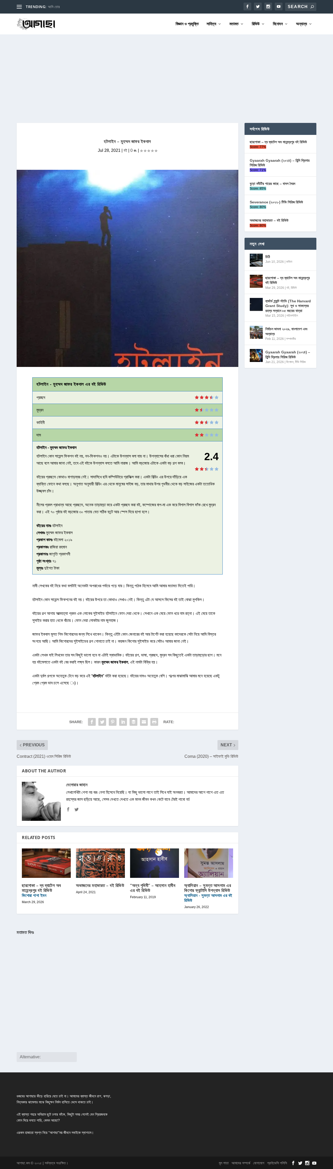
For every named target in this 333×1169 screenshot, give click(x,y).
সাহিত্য (211, 24)
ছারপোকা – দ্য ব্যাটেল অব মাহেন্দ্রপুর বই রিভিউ (41, 890)
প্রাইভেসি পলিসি (277, 1163)
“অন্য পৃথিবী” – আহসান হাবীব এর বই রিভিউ (152, 887)
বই (125, 150)
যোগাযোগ (258, 1163)
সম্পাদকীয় (291, 339)
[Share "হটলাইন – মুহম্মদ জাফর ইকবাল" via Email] (144, 722)
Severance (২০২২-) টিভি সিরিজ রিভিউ (276, 202)
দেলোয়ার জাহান (76, 784)
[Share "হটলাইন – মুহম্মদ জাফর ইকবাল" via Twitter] (102, 722)
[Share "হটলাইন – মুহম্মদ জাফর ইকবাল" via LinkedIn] (123, 722)
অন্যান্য (301, 24)
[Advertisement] (166, 73)
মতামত (234, 24)
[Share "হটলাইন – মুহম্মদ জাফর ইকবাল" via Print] (154, 722)
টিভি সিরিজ (300, 362)
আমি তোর (54, 7)
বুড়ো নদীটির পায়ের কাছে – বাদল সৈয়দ (272, 184)
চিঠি (267, 257)
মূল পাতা (224, 1163)
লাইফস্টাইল (292, 315)
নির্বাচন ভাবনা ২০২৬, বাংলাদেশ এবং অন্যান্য (286, 331)
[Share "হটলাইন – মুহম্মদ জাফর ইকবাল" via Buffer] (133, 722)
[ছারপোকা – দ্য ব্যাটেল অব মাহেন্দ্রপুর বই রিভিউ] (256, 281)
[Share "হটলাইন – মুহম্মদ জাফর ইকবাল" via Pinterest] (112, 722)
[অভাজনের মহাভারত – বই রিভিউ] (100, 863)
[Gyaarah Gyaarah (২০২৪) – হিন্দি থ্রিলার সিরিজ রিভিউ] (256, 355)
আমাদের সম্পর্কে (241, 1163)
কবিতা (289, 262)
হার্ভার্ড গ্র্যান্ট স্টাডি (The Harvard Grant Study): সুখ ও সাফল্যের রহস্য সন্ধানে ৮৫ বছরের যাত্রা (288, 305)
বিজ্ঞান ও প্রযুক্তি (187, 24)
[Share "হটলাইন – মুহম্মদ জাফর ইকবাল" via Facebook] (92, 722)
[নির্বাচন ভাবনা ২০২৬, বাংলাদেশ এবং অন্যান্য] (256, 332)
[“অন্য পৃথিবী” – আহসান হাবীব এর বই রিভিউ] (154, 863)
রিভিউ (256, 24)
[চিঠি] (256, 260)
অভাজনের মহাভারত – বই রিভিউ (100, 885)
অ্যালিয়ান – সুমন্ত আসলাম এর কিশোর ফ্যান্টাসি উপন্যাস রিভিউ (208, 892)
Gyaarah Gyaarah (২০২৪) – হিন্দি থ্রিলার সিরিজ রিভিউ (280, 162)
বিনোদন (278, 24)
